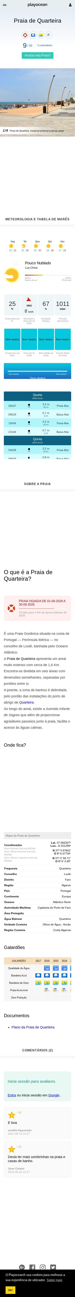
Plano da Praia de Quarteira (33, 1027)
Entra (12, 1095)
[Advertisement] (37, 167)
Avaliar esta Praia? (38, 55)
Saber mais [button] (54, 1280)
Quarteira (26, 702)
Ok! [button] (10, 1290)
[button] (5, 5)
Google (53, 1095)
